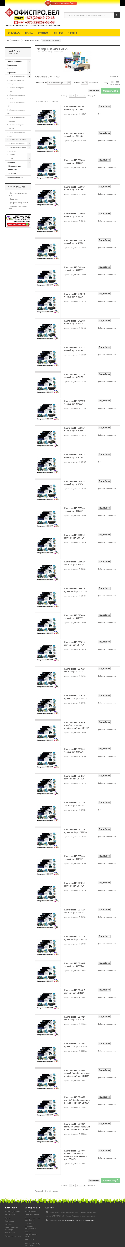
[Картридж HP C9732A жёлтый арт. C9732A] (47, 920)
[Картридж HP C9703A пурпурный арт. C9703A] (47, 706)
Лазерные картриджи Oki (16, 112)
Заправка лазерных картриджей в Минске (15, 82)
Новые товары (30, 1211)
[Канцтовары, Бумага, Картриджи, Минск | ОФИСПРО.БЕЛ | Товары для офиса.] (33, 17)
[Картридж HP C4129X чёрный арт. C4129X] (47, 331)
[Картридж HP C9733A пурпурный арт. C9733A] (47, 947)
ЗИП (11, 158)
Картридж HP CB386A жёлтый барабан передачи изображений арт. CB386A (77, 1127)
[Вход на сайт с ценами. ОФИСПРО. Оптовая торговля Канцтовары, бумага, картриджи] (18, 220)
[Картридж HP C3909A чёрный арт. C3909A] (47, 224)
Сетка (112, 84)
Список (117, 84)
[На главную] (7, 40)
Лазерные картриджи (31, 40)
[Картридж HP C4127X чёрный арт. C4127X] (47, 305)
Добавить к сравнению (107, 114)
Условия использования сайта (31, 1234)
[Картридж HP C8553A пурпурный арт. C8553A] (47, 599)
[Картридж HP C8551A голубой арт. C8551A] (47, 546)
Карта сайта (29, 1239)
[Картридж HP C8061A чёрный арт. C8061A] (47, 439)
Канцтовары (14, 33)
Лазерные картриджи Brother (16, 89)
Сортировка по (41, 83)
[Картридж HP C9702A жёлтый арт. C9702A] (47, 680)
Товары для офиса (14, 61)
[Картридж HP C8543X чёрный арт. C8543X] (47, 492)
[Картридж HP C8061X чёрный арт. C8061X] (47, 465)
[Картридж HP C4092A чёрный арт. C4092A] (47, 251)
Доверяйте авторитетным (18, 203)
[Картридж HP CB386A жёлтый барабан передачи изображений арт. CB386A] (47, 1135)
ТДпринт (72, 33)
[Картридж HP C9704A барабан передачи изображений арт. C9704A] (47, 733)
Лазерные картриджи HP (16, 104)
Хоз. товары (12, 173)
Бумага (29, 33)
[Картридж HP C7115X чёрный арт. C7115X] (47, 412)
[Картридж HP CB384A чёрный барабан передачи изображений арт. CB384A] (47, 1081)
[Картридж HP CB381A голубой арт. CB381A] (47, 1001)
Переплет (58, 33)
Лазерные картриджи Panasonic (16, 119)
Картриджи (43, 33)
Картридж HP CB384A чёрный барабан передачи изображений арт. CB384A (77, 1073)
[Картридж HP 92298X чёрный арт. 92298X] (47, 144)
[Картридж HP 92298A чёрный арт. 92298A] (47, 117)
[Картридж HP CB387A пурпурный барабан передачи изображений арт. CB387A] (47, 1161)
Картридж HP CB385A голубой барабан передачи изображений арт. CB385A (77, 1100)
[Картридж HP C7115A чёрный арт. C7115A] (47, 385)
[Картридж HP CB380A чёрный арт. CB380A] (47, 974)
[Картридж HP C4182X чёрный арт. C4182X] (47, 358)
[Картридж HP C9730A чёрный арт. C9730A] (47, 867)
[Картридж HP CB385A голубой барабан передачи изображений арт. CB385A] (47, 1108)
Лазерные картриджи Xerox (16, 134)
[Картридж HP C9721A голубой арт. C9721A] (47, 787)
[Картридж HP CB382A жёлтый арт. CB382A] (47, 1028)
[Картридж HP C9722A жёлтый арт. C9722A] (47, 813)
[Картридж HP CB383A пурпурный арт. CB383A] (47, 1054)
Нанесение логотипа (15, 177)
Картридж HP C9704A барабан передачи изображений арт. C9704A (76, 725)
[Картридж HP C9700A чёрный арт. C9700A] (47, 626)
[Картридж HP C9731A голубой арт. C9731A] (47, 894)
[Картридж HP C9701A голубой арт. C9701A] (47, 653)
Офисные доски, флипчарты (14, 168)
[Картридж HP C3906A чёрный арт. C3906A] (47, 198)
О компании (13, 199)
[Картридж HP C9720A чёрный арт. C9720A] (47, 760)
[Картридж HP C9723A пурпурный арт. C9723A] (47, 840)
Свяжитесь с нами (32, 1215)
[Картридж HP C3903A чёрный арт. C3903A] (47, 171)
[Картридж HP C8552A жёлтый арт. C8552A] (47, 572)
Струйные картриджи (17, 143)
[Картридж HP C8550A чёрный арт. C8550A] (47, 519)
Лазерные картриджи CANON (16, 97)
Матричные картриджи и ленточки (16, 149)
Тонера (12, 155)
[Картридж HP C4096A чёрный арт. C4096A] (47, 278)
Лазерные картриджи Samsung (16, 126)
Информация (16, 186)
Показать (76, 83)
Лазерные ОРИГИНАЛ (17, 140)
